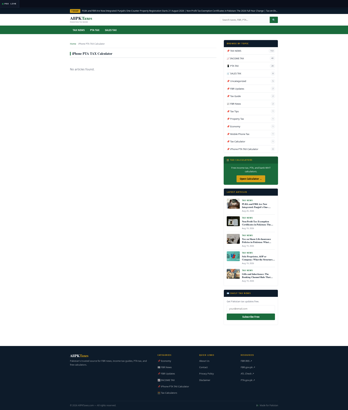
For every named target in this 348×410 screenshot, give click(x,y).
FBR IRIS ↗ (246, 360)
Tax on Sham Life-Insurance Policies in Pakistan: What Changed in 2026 (256, 242)
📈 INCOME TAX (250, 58)
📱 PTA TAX (250, 65)
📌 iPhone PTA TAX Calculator (250, 149)
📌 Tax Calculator (250, 141)
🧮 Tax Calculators (167, 392)
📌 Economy (250, 126)
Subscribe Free (251, 316)
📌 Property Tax (250, 118)
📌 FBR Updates (250, 88)
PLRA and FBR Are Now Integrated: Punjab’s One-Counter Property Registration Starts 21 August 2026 (133, 10)
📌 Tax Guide (250, 96)
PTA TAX (95, 30)
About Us (204, 360)
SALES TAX (111, 30)
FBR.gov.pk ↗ (248, 367)
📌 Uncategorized (250, 81)
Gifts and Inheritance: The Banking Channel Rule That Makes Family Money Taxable (257, 277)
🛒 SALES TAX (250, 73)
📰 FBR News (250, 103)
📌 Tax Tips (250, 111)
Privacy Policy (206, 373)
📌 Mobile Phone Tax (250, 134)
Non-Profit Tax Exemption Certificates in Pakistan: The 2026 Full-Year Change (225, 10)
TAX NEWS (79, 30)
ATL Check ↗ (247, 373)
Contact (203, 367)
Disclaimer (204, 380)
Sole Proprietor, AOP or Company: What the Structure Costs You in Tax (257, 259)
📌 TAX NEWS (250, 50)
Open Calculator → (251, 178)
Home (73, 43)
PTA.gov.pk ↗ (248, 380)
